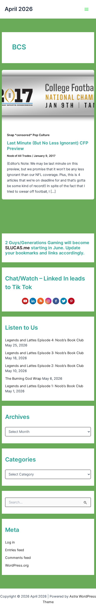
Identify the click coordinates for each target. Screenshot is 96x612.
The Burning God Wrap (23, 378)
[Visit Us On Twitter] (63, 301)
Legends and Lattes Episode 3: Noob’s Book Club (44, 353)
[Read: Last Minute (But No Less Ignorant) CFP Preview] (48, 95)
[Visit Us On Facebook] (56, 301)
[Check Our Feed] (40, 301)
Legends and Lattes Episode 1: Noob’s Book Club (44, 386)
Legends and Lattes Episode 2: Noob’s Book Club (44, 366)
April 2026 (19, 9)
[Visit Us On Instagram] (48, 301)
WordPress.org (17, 565)
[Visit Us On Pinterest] (71, 301)
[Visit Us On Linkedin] (33, 301)
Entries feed (14, 550)
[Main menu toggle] (86, 9)
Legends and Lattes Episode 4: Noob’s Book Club (44, 340)
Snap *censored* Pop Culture (28, 135)
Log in (10, 542)
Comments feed (18, 558)
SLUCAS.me (17, 247)
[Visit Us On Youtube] (25, 301)
